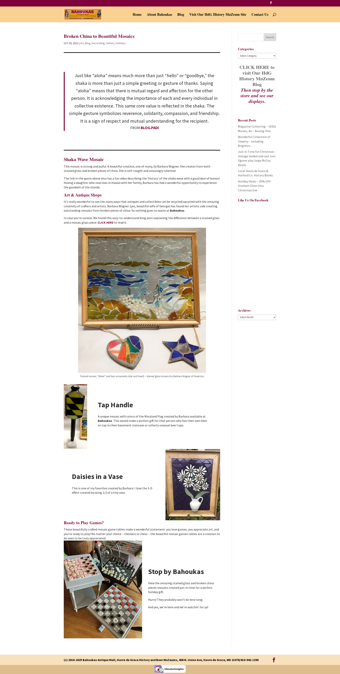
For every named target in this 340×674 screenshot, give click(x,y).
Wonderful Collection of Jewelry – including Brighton (254, 141)
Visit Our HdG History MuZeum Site (217, 15)
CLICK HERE (106, 222)
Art (82, 43)
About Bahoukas (159, 15)
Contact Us (259, 15)
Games (110, 43)
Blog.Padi (150, 127)
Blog (180, 15)
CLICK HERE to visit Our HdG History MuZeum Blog (257, 75)
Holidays (121, 43)
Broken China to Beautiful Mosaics (99, 35)
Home (137, 15)
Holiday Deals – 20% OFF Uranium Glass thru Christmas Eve (254, 185)
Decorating (98, 43)
